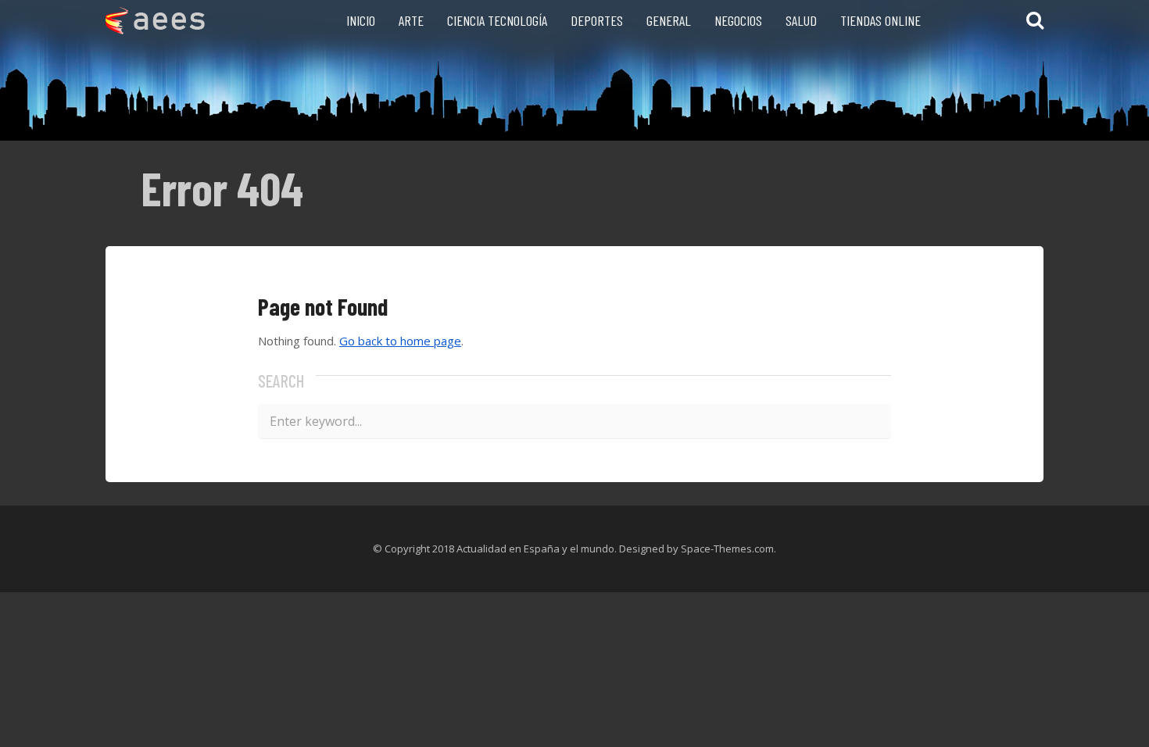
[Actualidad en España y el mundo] (155, 29)
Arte (411, 20)
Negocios (738, 20)
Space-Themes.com (727, 548)
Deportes (597, 20)
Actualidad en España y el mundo (535, 548)
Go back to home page (400, 340)
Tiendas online (880, 20)
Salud (801, 20)
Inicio (360, 20)
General (668, 20)
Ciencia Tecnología (497, 20)
